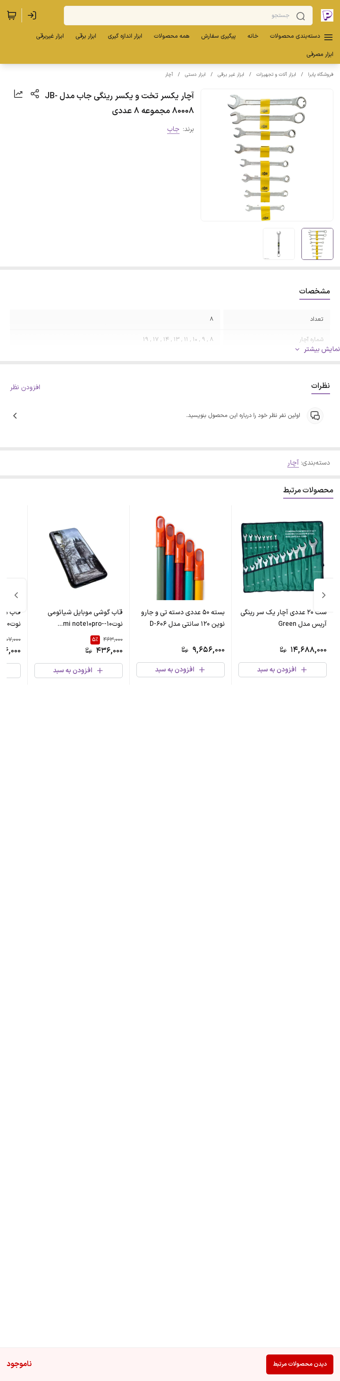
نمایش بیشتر (322, 349)
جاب (173, 129)
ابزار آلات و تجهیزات (276, 74)
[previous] (324, 595)
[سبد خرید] (12, 15)
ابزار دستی (195, 74)
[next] (16, 595)
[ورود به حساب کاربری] (33, 15)
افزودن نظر (25, 387)
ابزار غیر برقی (231, 74)
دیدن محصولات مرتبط (300, 1364)
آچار (169, 74)
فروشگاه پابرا (320, 74)
